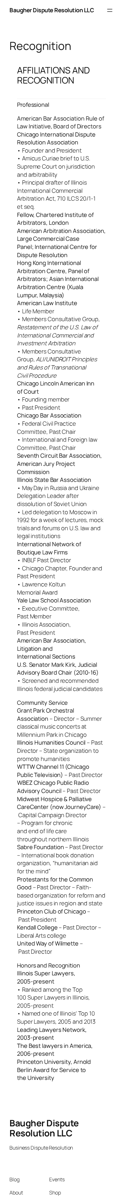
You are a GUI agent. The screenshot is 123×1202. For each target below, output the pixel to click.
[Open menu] (110, 10)
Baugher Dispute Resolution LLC (51, 10)
